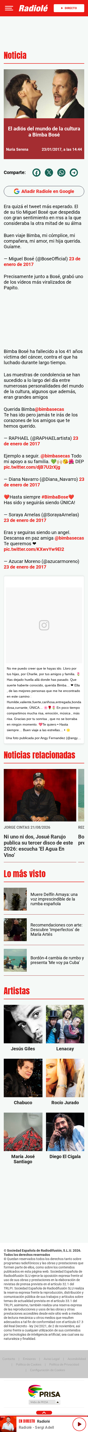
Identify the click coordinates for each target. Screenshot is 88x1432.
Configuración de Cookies (47, 1370)
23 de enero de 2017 (25, 520)
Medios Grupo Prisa (44, 1402)
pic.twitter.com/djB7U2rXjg (32, 467)
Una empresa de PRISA (44, 1390)
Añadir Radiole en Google (47, 191)
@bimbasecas (49, 409)
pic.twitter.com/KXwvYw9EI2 (34, 549)
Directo (71, 8)
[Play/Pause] (79, 1424)
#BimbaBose (55, 497)
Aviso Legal (52, 1359)
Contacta (8, 1359)
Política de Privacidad (64, 1364)
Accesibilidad (77, 1359)
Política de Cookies (28, 1364)
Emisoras (29, 1359)
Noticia (15, 55)
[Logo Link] (33, 8)
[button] (8, 8)
